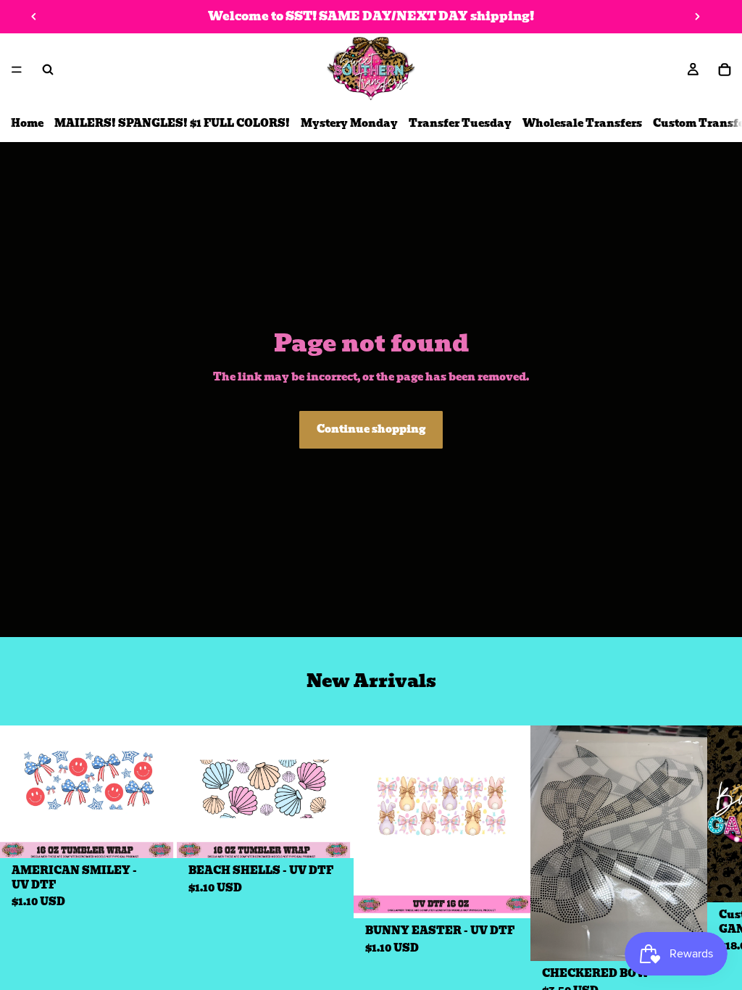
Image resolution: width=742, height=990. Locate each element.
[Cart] (725, 70)
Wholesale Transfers (582, 123)
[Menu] (16, 69)
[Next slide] (697, 17)
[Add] (154, 836)
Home (27, 123)
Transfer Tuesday (460, 123)
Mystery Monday (349, 123)
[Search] (48, 70)
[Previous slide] (34, 17)
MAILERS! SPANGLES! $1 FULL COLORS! (172, 123)
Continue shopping (371, 429)
